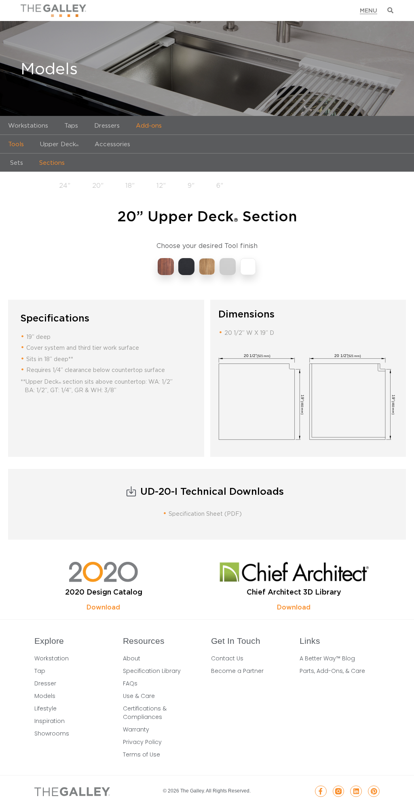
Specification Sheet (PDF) (205, 514)
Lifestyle (45, 708)
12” (161, 185)
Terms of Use (141, 754)
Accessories (112, 144)
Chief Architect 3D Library (294, 592)
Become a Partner (237, 671)
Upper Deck (59, 144)
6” (219, 185)
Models (44, 696)
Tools (16, 144)
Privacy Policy (142, 742)
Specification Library (152, 671)
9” (191, 185)
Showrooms (51, 733)
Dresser (45, 683)
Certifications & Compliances (145, 712)
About (131, 658)
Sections (52, 162)
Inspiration (49, 721)
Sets (15, 162)
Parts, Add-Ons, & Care (332, 671)
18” (130, 185)
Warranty (136, 729)
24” (64, 185)
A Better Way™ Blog (327, 658)
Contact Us (227, 658)
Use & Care (139, 696)
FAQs (130, 683)
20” (98, 185)
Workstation (51, 658)
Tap (39, 671)
